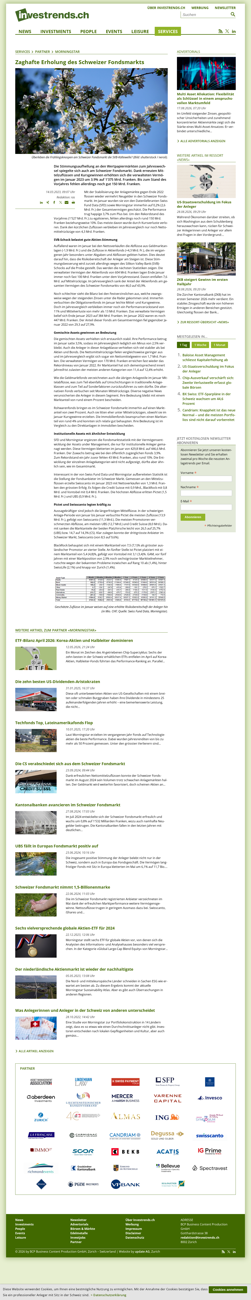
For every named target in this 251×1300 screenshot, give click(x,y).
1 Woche (200, 345)
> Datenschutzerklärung (108, 1295)
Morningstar (67, 51)
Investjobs (77, 1238)
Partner (42, 51)
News (25, 31)
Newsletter (225, 8)
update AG (142, 1251)
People (88, 31)
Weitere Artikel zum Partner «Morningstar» (55, 630)
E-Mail (186, 501)
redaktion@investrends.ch (200, 1238)
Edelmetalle (79, 1233)
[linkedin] (39, 204)
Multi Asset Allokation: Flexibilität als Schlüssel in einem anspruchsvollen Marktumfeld (205, 98)
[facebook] (52, 204)
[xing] (46, 204)
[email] (65, 204)
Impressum (134, 1229)
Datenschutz (135, 1238)
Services (168, 31)
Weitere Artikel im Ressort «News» (200, 157)
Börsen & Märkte (82, 1229)
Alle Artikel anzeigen (36, 1051)
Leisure (140, 31)
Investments (55, 31)
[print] (72, 204)
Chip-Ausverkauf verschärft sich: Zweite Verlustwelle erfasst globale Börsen (208, 383)
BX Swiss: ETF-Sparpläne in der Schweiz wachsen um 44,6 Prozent (206, 399)
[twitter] (59, 204)
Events (114, 31)
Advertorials (188, 51)
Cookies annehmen (228, 1290)
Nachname (190, 486)
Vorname (189, 472)
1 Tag (183, 345)
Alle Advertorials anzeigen (202, 141)
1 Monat (219, 345)
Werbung (200, 8)
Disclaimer (133, 1233)
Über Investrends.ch (166, 8)
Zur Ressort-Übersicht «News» (204, 322)
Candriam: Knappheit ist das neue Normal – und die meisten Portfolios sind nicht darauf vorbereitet (208, 415)
